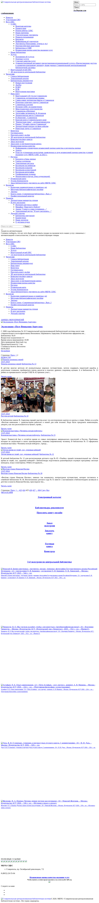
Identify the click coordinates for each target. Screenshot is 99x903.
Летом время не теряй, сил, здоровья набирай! (20, 454)
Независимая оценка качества (23, 283)
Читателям (10, 257)
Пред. (13, 355)
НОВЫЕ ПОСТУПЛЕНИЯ (12, 567)
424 (23, 490)
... (18, 490)
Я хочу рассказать (18, 311)
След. (43, 490)
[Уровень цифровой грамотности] (9, 861)
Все (47, 490)
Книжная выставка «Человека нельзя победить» (21, 435)
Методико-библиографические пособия (27, 298)
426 (30, 490)
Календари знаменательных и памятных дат (29, 296)
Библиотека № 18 (35, 473)
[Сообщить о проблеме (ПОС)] (2, 861)
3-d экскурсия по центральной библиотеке (28, 255)
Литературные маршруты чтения (24, 309)
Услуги (13, 250)
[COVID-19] (12, 861)
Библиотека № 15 (48, 435)
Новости (9, 239)
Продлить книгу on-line (20, 272)
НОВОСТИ (6, 357)
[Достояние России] (16, 861)
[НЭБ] (7, 861)
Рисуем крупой (7, 416)
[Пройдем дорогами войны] (4, 861)
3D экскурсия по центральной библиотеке (28, 274)
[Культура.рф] (14, 861)
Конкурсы (15, 268)
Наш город (15, 266)
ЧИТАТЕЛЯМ (7, 492)
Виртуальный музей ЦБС (21, 252)
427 (34, 490)
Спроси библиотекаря (20, 259)
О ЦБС (13, 246)
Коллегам (10, 294)
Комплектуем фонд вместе (21, 276)
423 (20, 490)
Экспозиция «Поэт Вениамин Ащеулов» (22, 326)
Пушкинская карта (18, 287)
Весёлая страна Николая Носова (14, 473)
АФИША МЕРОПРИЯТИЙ (12, 320)
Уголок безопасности (19, 289)
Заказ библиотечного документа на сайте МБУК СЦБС (33, 292)
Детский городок (18, 313)
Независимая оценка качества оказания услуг (49, 877)
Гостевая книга (17, 270)
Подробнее (5, 351)
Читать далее (6, 376)
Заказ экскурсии (17, 279)
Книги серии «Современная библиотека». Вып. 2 (31, 303)
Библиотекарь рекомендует (22, 263)
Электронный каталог (20, 261)
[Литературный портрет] (26, 861)
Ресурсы (14, 285)
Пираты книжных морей (11, 364)
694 (39, 490)
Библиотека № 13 (29, 364)
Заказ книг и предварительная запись (26, 281)
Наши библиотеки (18, 248)
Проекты (9, 307)
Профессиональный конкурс (22, 305)
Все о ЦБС (10, 244)
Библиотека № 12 (46, 454)
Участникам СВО (13, 242)
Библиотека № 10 (21, 416)
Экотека (14, 300)
